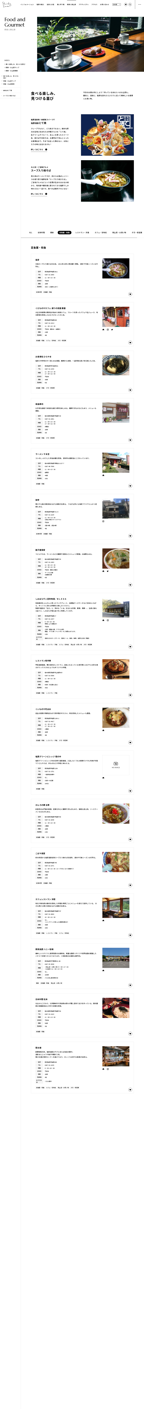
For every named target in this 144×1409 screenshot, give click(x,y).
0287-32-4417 (49, 721)
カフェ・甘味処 (101, 232)
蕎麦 (52, 232)
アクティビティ (84, 4)
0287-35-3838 (49, 964)
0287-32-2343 (49, 369)
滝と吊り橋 (60, 4)
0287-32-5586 (49, 675)
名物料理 (41, 232)
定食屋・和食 (64, 232)
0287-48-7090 (49, 466)
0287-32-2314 (49, 323)
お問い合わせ (104, 4)
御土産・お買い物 (119, 232)
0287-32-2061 (49, 419)
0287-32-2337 (49, 619)
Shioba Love (6, 4)
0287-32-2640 (49, 820)
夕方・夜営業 (137, 232)
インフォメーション (27, 4)
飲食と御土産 (71, 4)
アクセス (94, 4)
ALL (30, 232)
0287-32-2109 (49, 515)
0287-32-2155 (49, 1065)
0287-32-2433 (49, 562)
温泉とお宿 (50, 4)
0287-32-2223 (49, 1014)
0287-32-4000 (49, 914)
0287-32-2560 (49, 275)
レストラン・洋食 (82, 232)
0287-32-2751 (49, 771)
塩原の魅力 (40, 4)
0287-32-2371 (49, 866)
